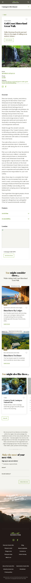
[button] (20, 581)
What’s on (8, 557)
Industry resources (8, 569)
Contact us (23, 551)
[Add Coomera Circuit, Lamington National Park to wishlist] (24, 398)
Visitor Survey (22, 554)
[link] (15, 2)
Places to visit (8, 548)
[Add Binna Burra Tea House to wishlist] (26, 353)
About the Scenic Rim (8, 566)
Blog (22, 545)
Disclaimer (23, 569)
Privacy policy (8, 572)
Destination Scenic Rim (22, 566)
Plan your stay (8, 554)
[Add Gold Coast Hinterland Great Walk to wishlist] (26, 19)
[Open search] (28, 2)
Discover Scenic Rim (8, 545)
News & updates (22, 548)
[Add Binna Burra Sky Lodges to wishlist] (26, 308)
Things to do (8, 551)
